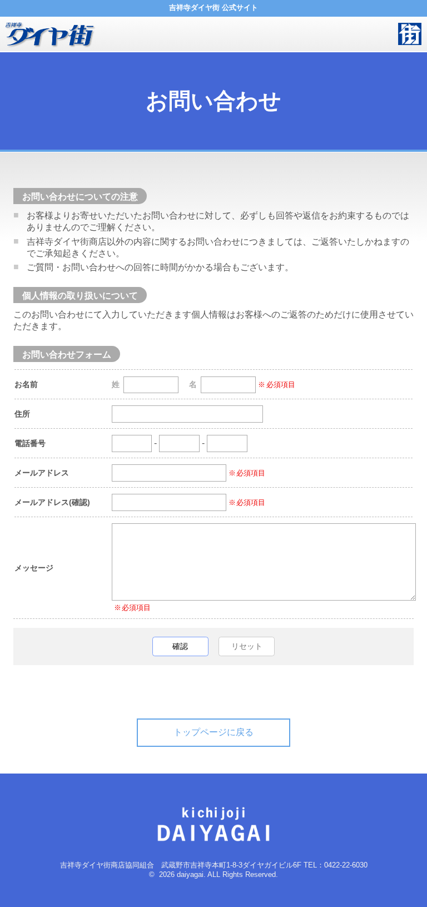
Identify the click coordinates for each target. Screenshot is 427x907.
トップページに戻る (213, 732)
